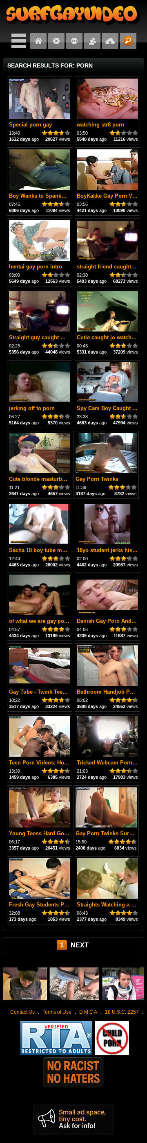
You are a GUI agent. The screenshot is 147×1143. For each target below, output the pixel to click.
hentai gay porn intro (35, 267)
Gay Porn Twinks (97, 479)
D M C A (88, 1012)
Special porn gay (30, 125)
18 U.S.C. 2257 (122, 1012)
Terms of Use (56, 1012)
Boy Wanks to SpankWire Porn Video (56, 196)
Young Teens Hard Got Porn (44, 833)
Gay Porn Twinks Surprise (109, 833)
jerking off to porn (32, 408)
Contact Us (22, 1012)
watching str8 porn (100, 125)
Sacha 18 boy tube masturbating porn (56, 550)
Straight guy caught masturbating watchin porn (69, 337)
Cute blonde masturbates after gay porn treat (65, 479)
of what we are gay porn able (45, 621)
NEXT (80, 945)
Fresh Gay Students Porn (41, 905)
